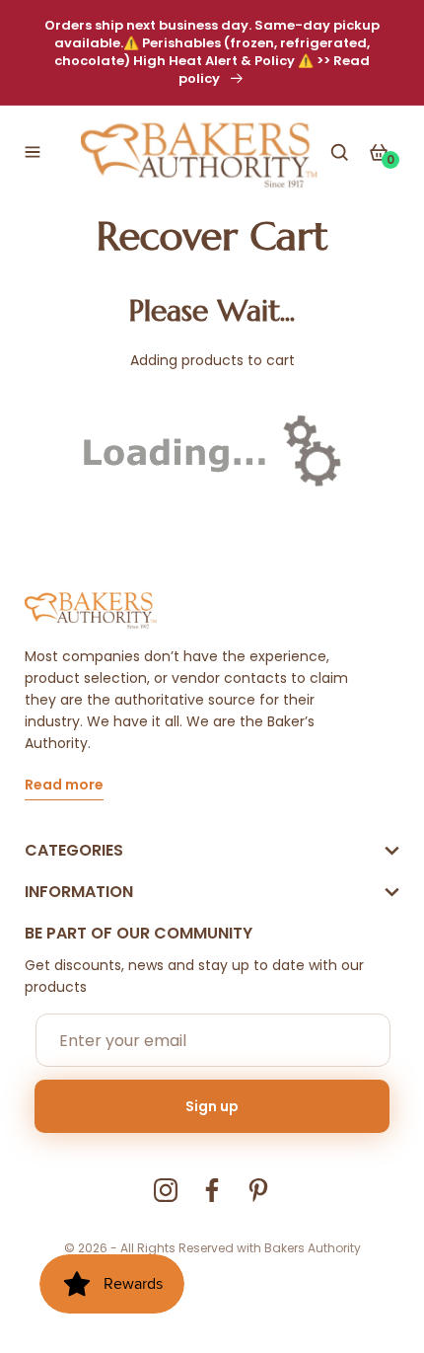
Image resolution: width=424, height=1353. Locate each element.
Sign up (212, 1106)
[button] (32, 152)
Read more (64, 786)
